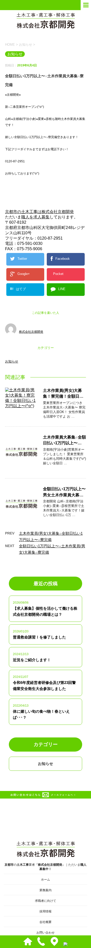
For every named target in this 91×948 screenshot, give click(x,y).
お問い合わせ (45, 932)
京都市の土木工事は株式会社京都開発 (39, 212)
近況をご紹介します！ (32, 660)
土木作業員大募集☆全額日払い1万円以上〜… (64, 440)
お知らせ (11, 361)
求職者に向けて (45, 901)
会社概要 (45, 922)
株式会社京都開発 (31, 332)
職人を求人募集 (35, 217)
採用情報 (45, 911)
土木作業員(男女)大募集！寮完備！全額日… (63, 393)
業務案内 (45, 890)
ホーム (45, 879)
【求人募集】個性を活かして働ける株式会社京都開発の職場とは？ (45, 611)
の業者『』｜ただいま (45, 867)
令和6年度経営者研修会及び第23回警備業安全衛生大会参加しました (44, 685)
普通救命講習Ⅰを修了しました (39, 637)
